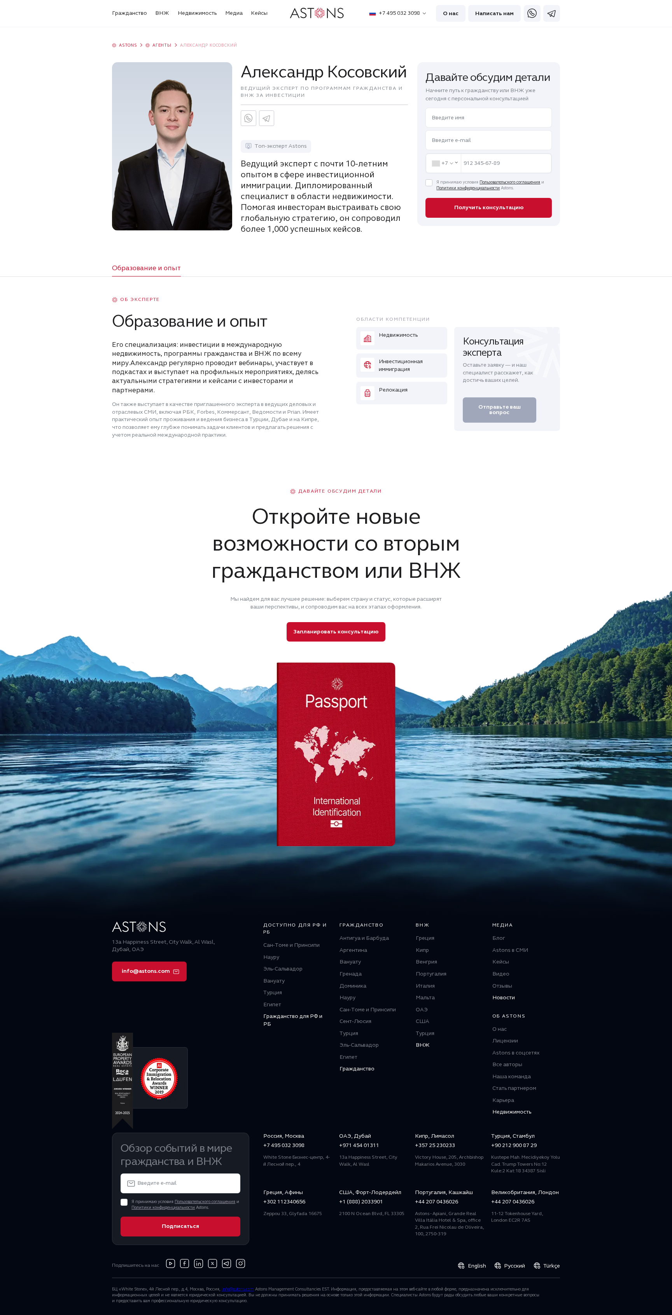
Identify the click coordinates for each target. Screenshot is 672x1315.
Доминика (353, 986)
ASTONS (128, 45)
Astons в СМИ (510, 950)
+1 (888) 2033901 (361, 1201)
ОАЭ (422, 1009)
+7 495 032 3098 (399, 13)
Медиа (234, 13)
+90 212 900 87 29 (514, 1145)
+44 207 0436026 (436, 1201)
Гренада (351, 974)
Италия (425, 986)
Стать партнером (514, 1088)
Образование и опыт (146, 268)
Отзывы (502, 986)
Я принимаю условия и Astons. (490, 185)
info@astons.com (146, 971)
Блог (498, 938)
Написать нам (494, 13)
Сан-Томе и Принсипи (291, 945)
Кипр (422, 950)
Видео (500, 974)
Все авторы (507, 1064)
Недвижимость (197, 13)
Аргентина (353, 950)
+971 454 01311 (359, 1145)
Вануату (274, 981)
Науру (271, 957)
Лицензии (505, 1040)
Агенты (162, 45)
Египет (272, 1004)
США (422, 1021)
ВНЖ (162, 13)
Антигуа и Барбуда (364, 938)
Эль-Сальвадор (283, 968)
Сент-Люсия (355, 1021)
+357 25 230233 (435, 1145)
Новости (503, 997)
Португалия (431, 974)
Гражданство (129, 13)
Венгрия (426, 961)
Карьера (503, 1100)
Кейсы (259, 13)
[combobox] (443, 163)
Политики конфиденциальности (468, 188)
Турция (272, 992)
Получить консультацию (488, 207)
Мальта (425, 997)
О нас (450, 13)
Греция (425, 938)
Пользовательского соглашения (510, 182)
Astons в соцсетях (515, 1052)
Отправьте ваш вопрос (499, 410)
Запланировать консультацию (336, 631)
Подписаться (180, 1226)
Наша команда (511, 1076)
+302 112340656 (284, 1201)
